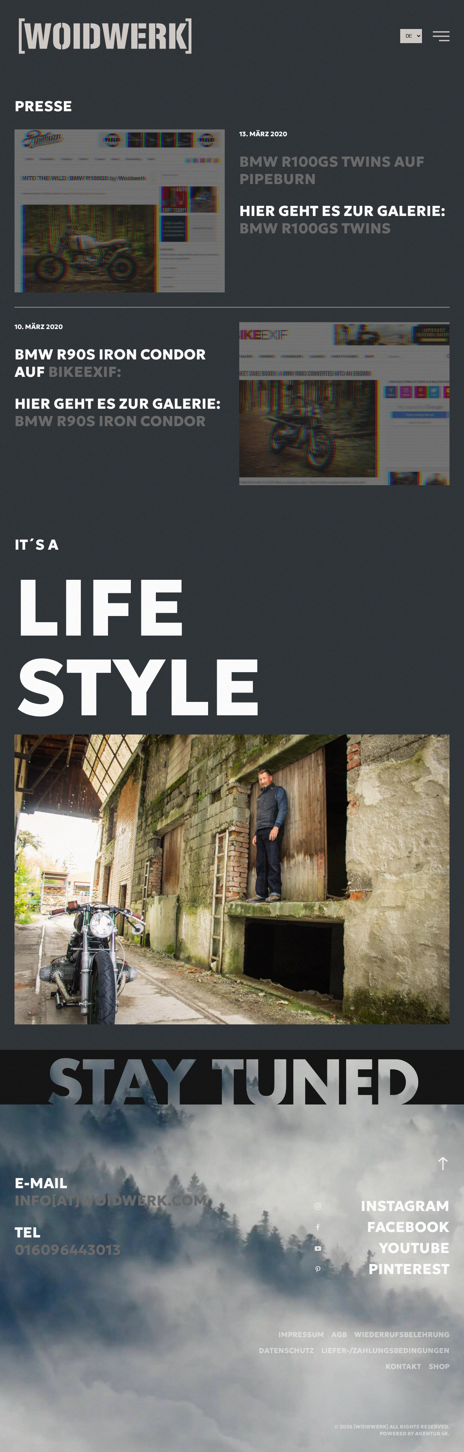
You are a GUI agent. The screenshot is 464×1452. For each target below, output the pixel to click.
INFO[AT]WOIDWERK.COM (110, 1200)
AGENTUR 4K (431, 1433)
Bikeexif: (84, 372)
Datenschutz (286, 1350)
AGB (339, 1334)
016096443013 (67, 1250)
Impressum (301, 1334)
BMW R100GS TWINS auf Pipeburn (331, 170)
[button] (441, 36)
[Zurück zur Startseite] (105, 36)
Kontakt (403, 1366)
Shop (439, 1366)
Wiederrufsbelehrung (402, 1334)
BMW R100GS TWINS (315, 228)
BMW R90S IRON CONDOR (110, 421)
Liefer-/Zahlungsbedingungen (385, 1350)
